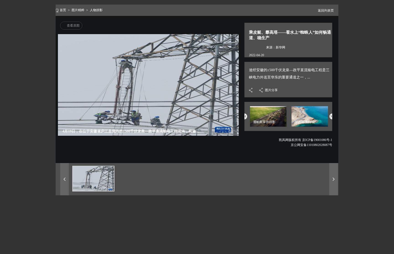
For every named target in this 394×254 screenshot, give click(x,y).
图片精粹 (78, 10)
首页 (63, 10)
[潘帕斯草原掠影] (268, 125)
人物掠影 (96, 10)
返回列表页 (326, 10)
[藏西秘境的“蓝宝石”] (310, 125)
